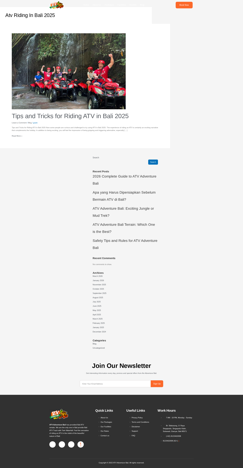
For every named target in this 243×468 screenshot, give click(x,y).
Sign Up (157, 384)
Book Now (184, 5)
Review (132, 5)
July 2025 (97, 302)
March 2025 (98, 319)
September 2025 (99, 293)
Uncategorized (99, 348)
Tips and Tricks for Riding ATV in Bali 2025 (70, 116)
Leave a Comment (19, 123)
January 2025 (98, 327)
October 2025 (98, 289)
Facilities (122, 5)
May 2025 (97, 310)
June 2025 (97, 306)
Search (96, 158)
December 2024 (99, 332)
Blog (142, 5)
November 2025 (99, 285)
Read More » (17, 135)
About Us (97, 5)
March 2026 (98, 276)
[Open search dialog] (170, 5)
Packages (109, 5)
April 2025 (97, 315)
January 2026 (98, 280)
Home (86, 5)
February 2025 (99, 323)
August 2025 (98, 297)
